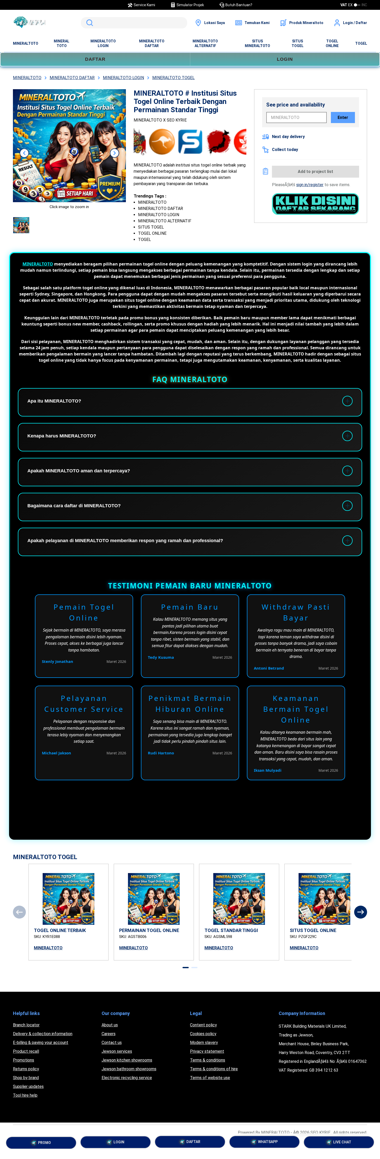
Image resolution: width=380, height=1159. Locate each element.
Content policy (203, 1024)
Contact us (112, 1042)
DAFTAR (95, 59)
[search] (134, 22)
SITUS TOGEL (297, 43)
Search (88, 22)
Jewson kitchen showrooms (127, 1060)
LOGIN (285, 59)
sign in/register (309, 184)
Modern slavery (204, 1042)
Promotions (23, 1060)
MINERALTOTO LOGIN (103, 43)
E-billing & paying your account (40, 1042)
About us (110, 1024)
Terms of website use (210, 1077)
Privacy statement (207, 1051)
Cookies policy (203, 1033)
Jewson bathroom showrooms (129, 1068)
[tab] (186, 967)
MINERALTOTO (25, 43)
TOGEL (361, 43)
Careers (109, 1033)
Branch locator (26, 1024)
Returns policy (26, 1068)
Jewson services (117, 1051)
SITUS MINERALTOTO (257, 43)
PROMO (44, 1142)
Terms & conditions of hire (214, 1068)
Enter (343, 117)
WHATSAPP (268, 1144)
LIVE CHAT (342, 1144)
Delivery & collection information (42, 1033)
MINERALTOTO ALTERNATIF (205, 43)
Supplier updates (28, 1086)
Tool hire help (25, 1095)
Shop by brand (26, 1077)
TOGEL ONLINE (332, 43)
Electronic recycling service (127, 1077)
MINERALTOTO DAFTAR (151, 43)
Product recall (26, 1051)
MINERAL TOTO (61, 43)
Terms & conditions (207, 1060)
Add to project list (315, 171)
